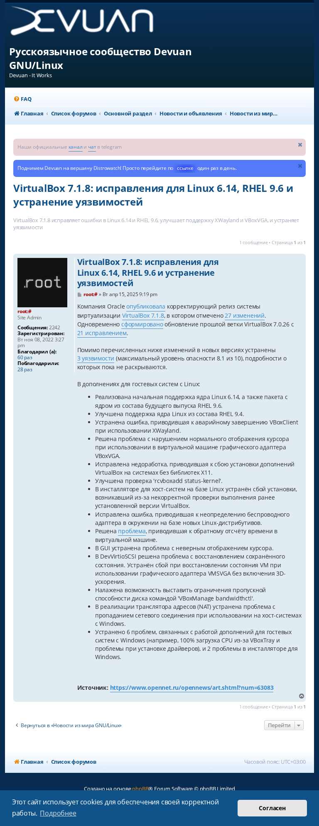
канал (76, 146)
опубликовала (145, 306)
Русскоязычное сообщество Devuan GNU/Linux (100, 58)
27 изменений (245, 315)
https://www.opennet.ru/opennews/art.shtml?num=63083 (192, 687)
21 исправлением (102, 333)
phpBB (140, 788)
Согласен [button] (272, 808)
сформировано (142, 324)
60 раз (24, 357)
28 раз (24, 370)
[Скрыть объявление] (300, 144)
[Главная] (88, 23)
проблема (131, 531)
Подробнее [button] (58, 813)
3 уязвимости (96, 358)
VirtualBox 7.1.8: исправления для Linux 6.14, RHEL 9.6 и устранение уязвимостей (153, 194)
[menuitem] (22, 99)
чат (92, 146)
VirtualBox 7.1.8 (143, 315)
